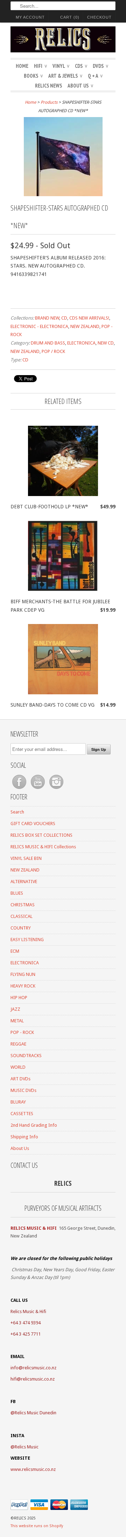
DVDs (100, 66)
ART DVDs (20, 1078)
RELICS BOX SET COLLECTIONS (41, 835)
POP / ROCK (53, 351)
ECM (14, 951)
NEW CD (106, 343)
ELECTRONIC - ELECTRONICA (39, 326)
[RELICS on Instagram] (56, 789)
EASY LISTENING (27, 939)
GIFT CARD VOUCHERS (32, 823)
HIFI (40, 66)
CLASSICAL (21, 916)
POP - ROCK (22, 1032)
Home (22, 66)
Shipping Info (24, 1136)
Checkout (99, 17)
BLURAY (18, 1102)
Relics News (48, 85)
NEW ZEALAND (84, 326)
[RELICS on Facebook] (19, 789)
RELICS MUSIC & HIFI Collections (43, 846)
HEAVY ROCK (22, 986)
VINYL (60, 66)
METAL (17, 1020)
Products (49, 102)
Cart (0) (69, 17)
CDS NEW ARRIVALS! (89, 318)
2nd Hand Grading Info (33, 1125)
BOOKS (33, 75)
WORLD (18, 1067)
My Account (30, 17)
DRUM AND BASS (48, 343)
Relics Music (26, 1446)
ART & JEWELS (65, 75)
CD (64, 318)
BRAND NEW (47, 318)
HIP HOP (18, 997)
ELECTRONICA (81, 343)
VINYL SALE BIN (26, 858)
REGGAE (18, 1044)
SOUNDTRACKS (26, 1055)
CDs (81, 66)
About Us (80, 85)
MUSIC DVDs (23, 1090)
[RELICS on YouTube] (38, 789)
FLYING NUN (22, 974)
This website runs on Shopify (36, 1526)
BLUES (16, 893)
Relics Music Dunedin (35, 1412)
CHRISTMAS (22, 904)
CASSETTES (21, 1113)
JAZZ (15, 1009)
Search (17, 812)
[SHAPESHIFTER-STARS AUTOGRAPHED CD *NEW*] (63, 194)
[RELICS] (62, 40)
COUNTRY (20, 928)
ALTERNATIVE (23, 881)
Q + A (95, 75)
